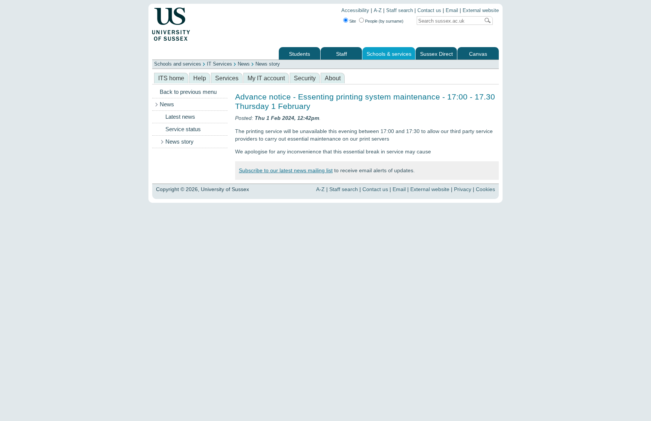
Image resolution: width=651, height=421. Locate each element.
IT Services (219, 64)
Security (305, 78)
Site (352, 21)
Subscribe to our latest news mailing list (286, 170)
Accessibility (355, 10)
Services (226, 78)
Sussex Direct (436, 54)
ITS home (171, 78)
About (333, 78)
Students (299, 54)
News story (267, 64)
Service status (183, 129)
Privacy (462, 189)
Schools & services (389, 54)
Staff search (399, 10)
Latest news (180, 117)
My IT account (266, 78)
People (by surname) (384, 21)
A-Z (378, 10)
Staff (341, 54)
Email (452, 10)
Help (199, 78)
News (244, 64)
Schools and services (177, 64)
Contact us (429, 10)
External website (481, 10)
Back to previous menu (188, 92)
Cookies (485, 189)
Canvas (478, 54)
